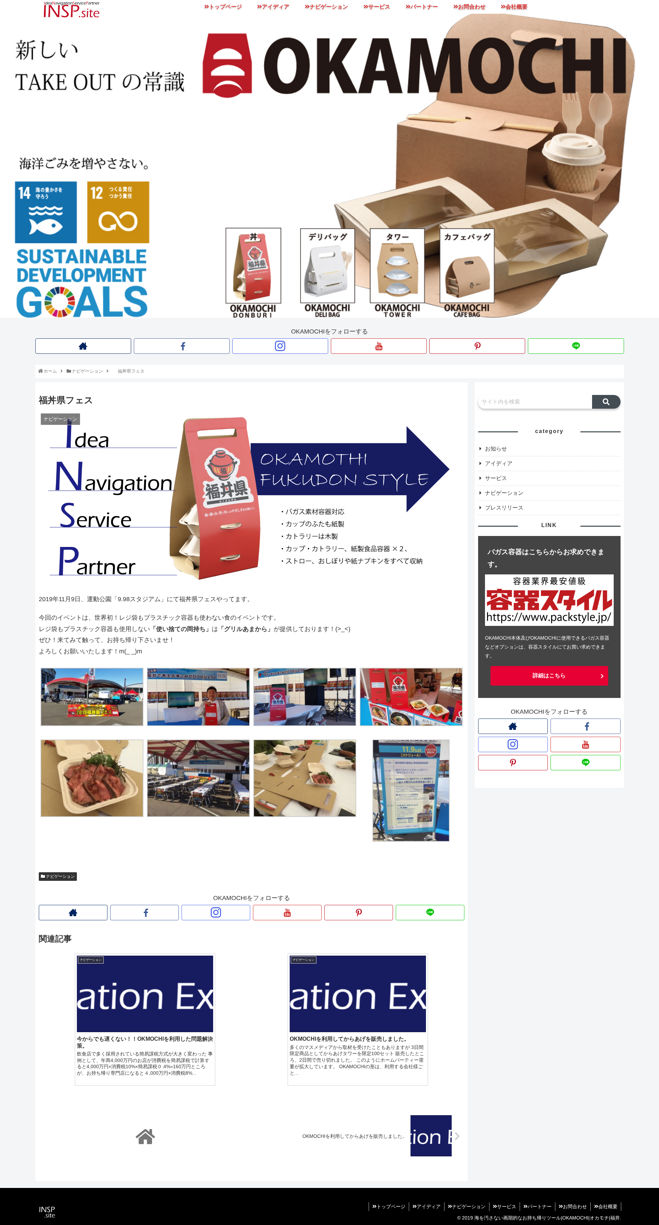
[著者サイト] (83, 346)
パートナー (540, 1206)
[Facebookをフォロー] (182, 346)
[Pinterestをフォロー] (477, 346)
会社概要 (607, 1206)
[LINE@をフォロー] (576, 346)
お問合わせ (575, 1206)
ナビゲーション (60, 876)
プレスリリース (504, 508)
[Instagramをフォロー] (280, 346)
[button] (606, 402)
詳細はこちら (549, 675)
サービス (496, 478)
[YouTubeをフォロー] (379, 346)
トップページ (391, 1206)
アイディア (498, 463)
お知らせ (496, 449)
